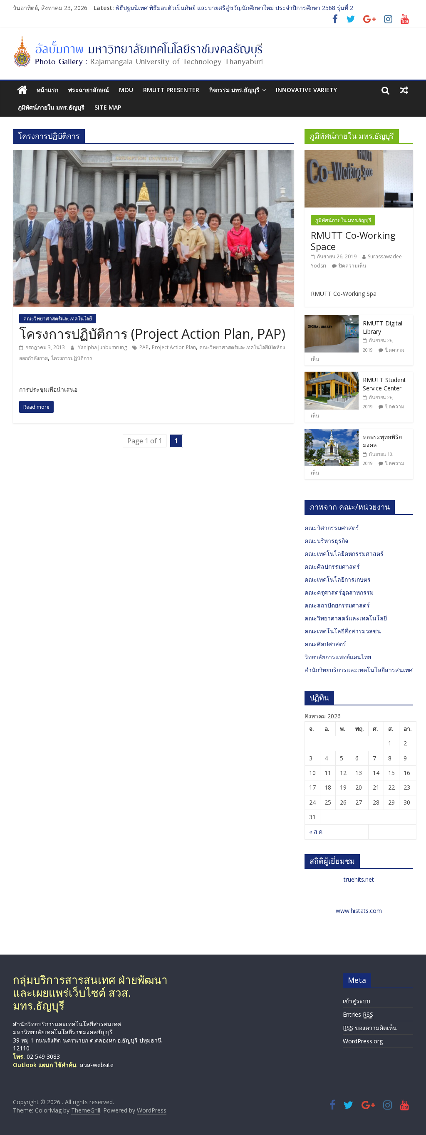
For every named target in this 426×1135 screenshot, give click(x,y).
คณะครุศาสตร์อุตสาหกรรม (339, 592)
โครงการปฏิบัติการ (71, 358)
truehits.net (359, 879)
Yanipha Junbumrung (103, 347)
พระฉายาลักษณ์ (88, 90)
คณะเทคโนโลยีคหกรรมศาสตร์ (344, 554)
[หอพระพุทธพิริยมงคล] (332, 433)
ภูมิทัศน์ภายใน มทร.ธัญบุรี (51, 107)
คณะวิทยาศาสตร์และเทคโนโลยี (57, 318)
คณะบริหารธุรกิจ (326, 541)
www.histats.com (359, 911)
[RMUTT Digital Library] (332, 319)
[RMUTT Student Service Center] (332, 376)
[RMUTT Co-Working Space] (359, 154)
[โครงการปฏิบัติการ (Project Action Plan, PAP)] (153, 155)
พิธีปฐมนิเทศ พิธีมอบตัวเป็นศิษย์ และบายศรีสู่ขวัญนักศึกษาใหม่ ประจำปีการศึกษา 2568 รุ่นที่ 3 (234, 5)
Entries (358, 1014)
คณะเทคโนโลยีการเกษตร (338, 579)
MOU (126, 90)
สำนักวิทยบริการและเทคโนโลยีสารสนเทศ (359, 670)
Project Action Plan (174, 347)
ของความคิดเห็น (370, 1028)
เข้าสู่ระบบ (356, 1001)
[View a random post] (404, 90)
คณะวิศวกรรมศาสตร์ (332, 528)
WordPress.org (363, 1041)
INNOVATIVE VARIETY (306, 90)
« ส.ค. (316, 831)
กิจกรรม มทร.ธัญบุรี (234, 90)
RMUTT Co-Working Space (353, 240)
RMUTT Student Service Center (384, 384)
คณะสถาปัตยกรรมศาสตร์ (337, 605)
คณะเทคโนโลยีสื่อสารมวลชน (343, 631)
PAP (144, 347)
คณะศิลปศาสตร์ (325, 644)
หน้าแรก (47, 90)
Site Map (107, 107)
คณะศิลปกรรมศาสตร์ (332, 566)
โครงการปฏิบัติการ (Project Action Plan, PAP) (152, 333)
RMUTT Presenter (171, 90)
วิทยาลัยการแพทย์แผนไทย (338, 657)
